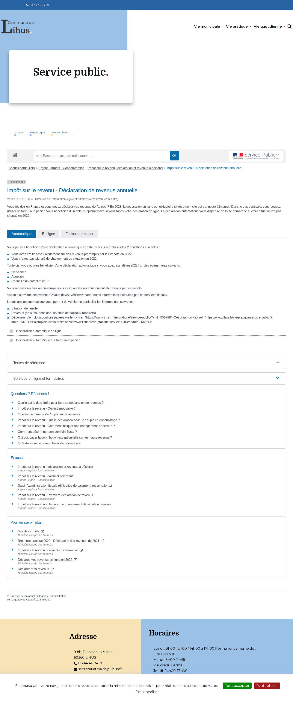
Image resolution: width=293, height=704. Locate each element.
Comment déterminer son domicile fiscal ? (47, 431)
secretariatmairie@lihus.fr (100, 669)
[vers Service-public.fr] (256, 156)
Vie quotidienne (268, 26)
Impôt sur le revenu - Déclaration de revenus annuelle (203, 168)
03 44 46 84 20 (39, 4)
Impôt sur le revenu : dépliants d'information (48, 550)
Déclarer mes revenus (34, 569)
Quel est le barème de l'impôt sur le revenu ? (49, 414)
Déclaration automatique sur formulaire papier (47, 340)
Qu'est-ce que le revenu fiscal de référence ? (49, 443)
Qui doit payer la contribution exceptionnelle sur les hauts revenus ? (65, 437)
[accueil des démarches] (15, 154)
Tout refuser (267, 686)
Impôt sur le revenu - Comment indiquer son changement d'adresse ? (66, 426)
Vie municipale (207, 26)
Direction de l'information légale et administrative (38, 596)
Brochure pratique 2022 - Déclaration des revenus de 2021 (59, 540)
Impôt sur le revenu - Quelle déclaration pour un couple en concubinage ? (69, 420)
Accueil (19, 132)
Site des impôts (29, 531)
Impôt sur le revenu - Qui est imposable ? (47, 408)
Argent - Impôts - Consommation (61, 168)
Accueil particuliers (22, 168)
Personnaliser (147, 692)
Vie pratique (237, 26)
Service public (59, 132)
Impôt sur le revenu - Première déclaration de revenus (55, 495)
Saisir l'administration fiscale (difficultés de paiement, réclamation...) (65, 485)
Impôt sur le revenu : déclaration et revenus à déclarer (125, 168)
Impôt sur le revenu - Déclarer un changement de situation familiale (64, 504)
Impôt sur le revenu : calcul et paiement (45, 476)
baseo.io (45, 599)
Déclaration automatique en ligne (38, 331)
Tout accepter (237, 686)
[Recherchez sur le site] (286, 27)
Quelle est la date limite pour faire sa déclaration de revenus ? (61, 402)
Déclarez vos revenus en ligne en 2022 (45, 559)
